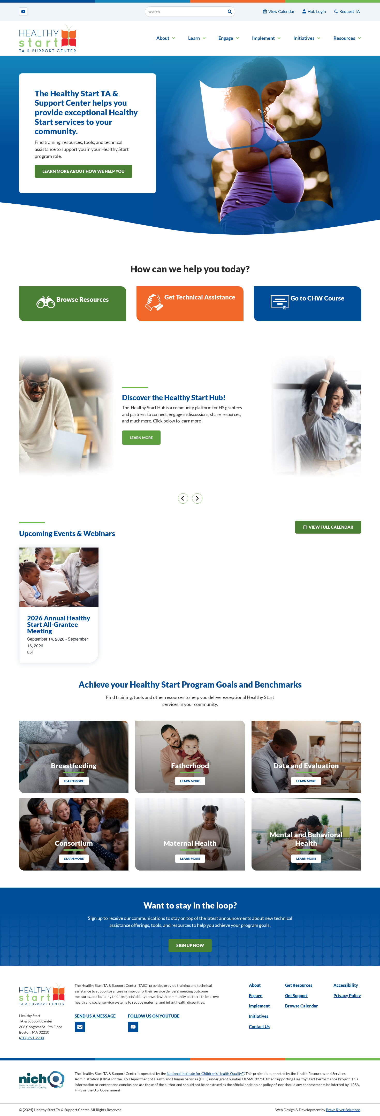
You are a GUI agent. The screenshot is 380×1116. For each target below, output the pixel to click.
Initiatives (304, 38)
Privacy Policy (347, 995)
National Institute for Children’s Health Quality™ (205, 1073)
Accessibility (345, 985)
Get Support (296, 995)
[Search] (230, 12)
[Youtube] (23, 11)
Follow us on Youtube (153, 1015)
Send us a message (95, 1015)
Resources (344, 38)
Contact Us (259, 1026)
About (162, 38)
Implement (263, 38)
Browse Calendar (301, 1005)
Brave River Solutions (343, 1109)
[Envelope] (80, 1027)
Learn (194, 38)
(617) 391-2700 (31, 1038)
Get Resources (298, 985)
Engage (225, 38)
